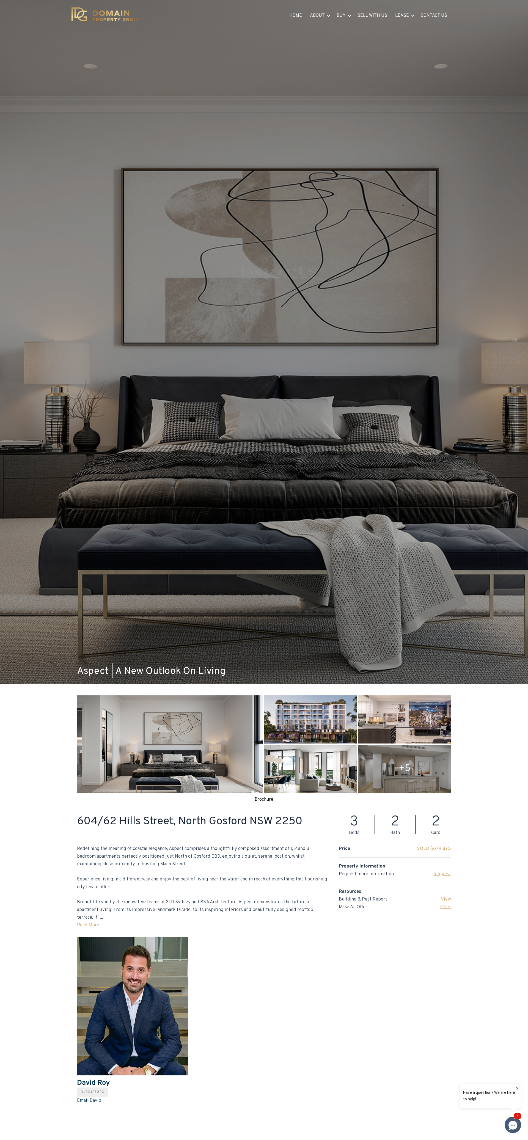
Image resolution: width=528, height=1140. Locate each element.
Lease (402, 15)
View (446, 899)
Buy (341, 15)
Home (295, 15)
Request (442, 874)
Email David (89, 1101)
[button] (328, 16)
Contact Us (434, 15)
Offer (445, 907)
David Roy (93, 1082)
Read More (88, 925)
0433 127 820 (92, 1092)
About (317, 15)
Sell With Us (372, 15)
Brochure (264, 799)
